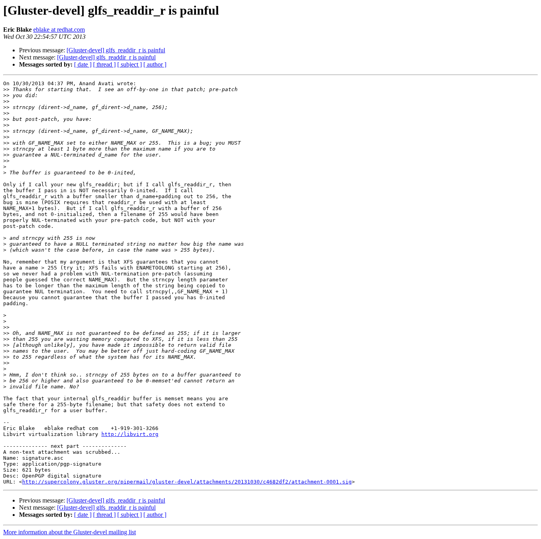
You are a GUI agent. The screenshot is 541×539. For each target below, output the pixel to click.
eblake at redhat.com (59, 29)
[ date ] (82, 64)
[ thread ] (104, 64)
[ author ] (154, 64)
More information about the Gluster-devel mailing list (69, 532)
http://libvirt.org (129, 434)
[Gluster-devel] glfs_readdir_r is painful (116, 50)
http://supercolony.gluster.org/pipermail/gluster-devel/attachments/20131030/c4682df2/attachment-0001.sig (187, 482)
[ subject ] (129, 64)
